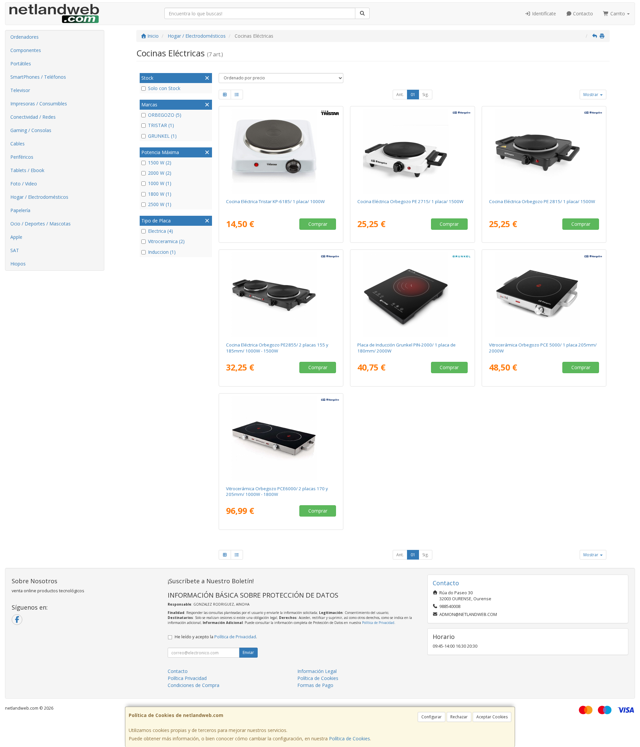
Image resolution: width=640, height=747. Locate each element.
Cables (17, 143)
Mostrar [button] (591, 94)
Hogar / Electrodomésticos (39, 197)
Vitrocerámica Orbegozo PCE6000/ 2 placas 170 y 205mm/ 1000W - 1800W (277, 491)
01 (413, 94)
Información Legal (317, 671)
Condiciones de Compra (193, 685)
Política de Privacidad (378, 622)
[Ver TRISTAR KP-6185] (281, 151)
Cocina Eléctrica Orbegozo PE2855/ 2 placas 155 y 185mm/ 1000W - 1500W (277, 347)
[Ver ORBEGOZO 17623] (281, 294)
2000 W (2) (159, 173)
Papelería (20, 210)
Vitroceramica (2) (166, 241)
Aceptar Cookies (492, 717)
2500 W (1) (159, 204)
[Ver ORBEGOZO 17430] (281, 438)
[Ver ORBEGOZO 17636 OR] (412, 151)
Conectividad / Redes (33, 117)
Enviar (248, 652)
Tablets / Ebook (27, 170)
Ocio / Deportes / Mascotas (40, 223)
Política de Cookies (349, 738)
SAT (14, 250)
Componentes (25, 50)
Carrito (617, 13)
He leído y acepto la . (216, 637)
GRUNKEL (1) (162, 136)
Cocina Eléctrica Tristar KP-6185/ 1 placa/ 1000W (275, 201)
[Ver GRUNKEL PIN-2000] (412, 294)
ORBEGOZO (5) (164, 115)
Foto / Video (23, 183)
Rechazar (459, 717)
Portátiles (20, 63)
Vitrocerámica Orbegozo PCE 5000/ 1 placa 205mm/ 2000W (543, 347)
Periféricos (21, 157)
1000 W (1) (159, 183)
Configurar (431, 717)
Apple (16, 237)
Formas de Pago (315, 685)
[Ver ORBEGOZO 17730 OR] (544, 151)
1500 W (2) (159, 162)
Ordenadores (24, 37)
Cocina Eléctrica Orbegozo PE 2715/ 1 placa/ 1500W (410, 201)
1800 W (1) (159, 194)
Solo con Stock (164, 88)
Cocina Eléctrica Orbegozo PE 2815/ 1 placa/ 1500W (542, 201)
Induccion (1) (162, 252)
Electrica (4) (160, 231)
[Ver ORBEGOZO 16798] (544, 294)
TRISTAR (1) (161, 125)
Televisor (20, 90)
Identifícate (543, 13)
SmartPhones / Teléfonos (38, 77)
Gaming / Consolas (30, 130)
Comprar (317, 224)
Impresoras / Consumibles (38, 103)
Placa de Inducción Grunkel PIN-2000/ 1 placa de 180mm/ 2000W (406, 347)
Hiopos (18, 263)
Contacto (582, 13)
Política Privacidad (187, 678)
